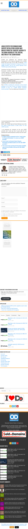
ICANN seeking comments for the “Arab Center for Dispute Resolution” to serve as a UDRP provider (14, 138)
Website (3, 206)
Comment (4, 186)
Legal (10, 57)
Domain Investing (5, 364)
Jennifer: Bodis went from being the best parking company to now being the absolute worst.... (15, 486)
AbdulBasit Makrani (5, 358)
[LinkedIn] (15, 406)
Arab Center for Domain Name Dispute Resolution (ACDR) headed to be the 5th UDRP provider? (14, 143)
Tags (19, 315)
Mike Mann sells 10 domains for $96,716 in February (16, 466)
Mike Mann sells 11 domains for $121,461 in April (16, 449)
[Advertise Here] (14, 10)
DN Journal (3, 357)
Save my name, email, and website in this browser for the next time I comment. (13, 211)
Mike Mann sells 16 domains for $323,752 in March (16, 455)
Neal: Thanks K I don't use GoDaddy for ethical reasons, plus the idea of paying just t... (15, 516)
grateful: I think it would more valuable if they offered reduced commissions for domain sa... (14, 503)
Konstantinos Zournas (5, 56)
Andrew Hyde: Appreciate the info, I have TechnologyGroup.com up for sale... (13, 508)
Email (3, 202)
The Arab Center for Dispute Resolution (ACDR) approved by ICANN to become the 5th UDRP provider (14, 147)
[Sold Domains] (14, 159)
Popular (8, 315)
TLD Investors (4, 366)
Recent (2, 315)
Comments (13, 315)
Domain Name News (6, 57)
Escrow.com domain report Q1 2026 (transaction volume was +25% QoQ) (16, 329)
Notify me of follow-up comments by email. (12, 214)
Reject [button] (17, 527)
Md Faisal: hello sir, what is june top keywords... (15, 493)
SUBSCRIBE (5, 298)
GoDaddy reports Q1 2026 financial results (14, 476)
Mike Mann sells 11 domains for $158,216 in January (16, 471)
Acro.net (3, 354)
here (25, 89)
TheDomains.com (5, 363)
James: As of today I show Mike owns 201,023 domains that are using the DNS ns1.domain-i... (15, 512)
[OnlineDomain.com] (14, 4)
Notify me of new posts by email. (10, 215)
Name (3, 198)
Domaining (3, 360)
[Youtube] (17, 406)
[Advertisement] (14, 27)
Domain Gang (4, 355)
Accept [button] (11, 527)
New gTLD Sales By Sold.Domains (9, 308)
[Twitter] (13, 406)
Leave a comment (16, 57)
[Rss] (10, 406)
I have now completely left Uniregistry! (10, 310)
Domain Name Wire (5, 361)
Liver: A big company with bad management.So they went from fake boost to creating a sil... (15, 499)
